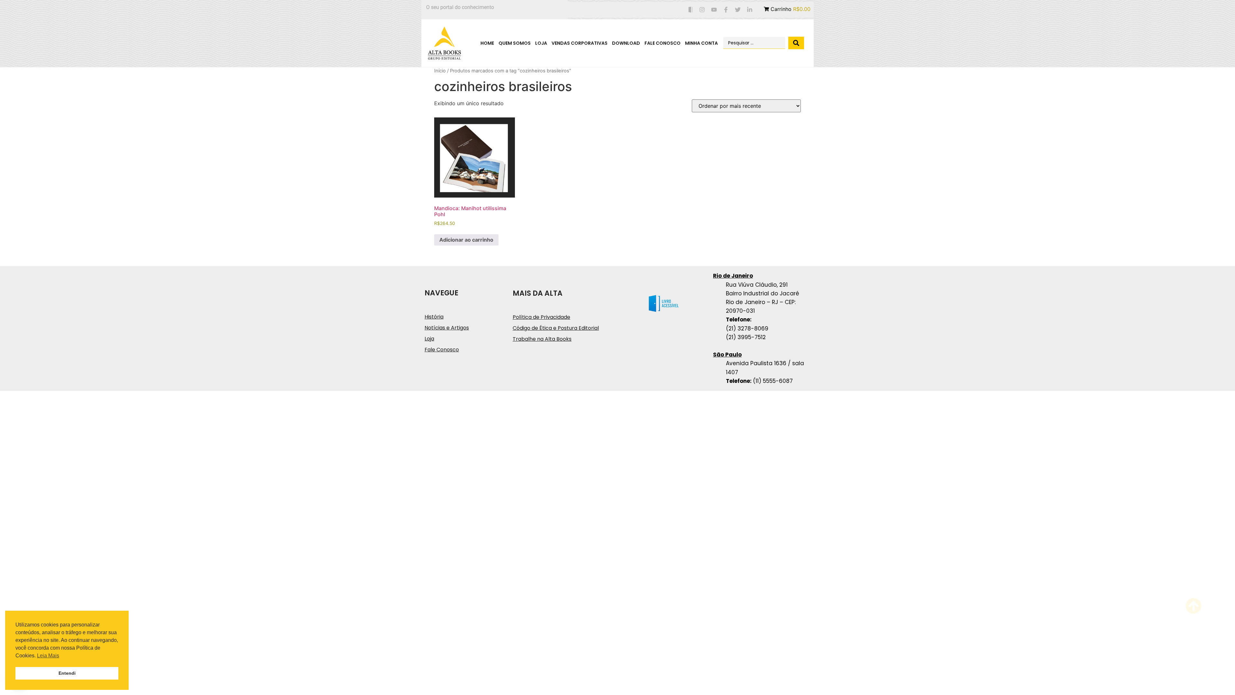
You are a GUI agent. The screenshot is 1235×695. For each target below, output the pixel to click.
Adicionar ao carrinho (466, 239)
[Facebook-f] (726, 9)
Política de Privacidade (541, 317)
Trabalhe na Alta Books (542, 339)
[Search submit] (796, 43)
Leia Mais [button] (48, 655)
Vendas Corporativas (580, 43)
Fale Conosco (663, 43)
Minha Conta (701, 43)
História (434, 316)
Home (487, 43)
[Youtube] (714, 9)
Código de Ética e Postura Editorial (556, 328)
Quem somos (515, 43)
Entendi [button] (67, 673)
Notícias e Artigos (447, 327)
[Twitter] (737, 9)
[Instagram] (702, 9)
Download (626, 43)
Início (440, 71)
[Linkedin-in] (749, 9)
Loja (541, 43)
